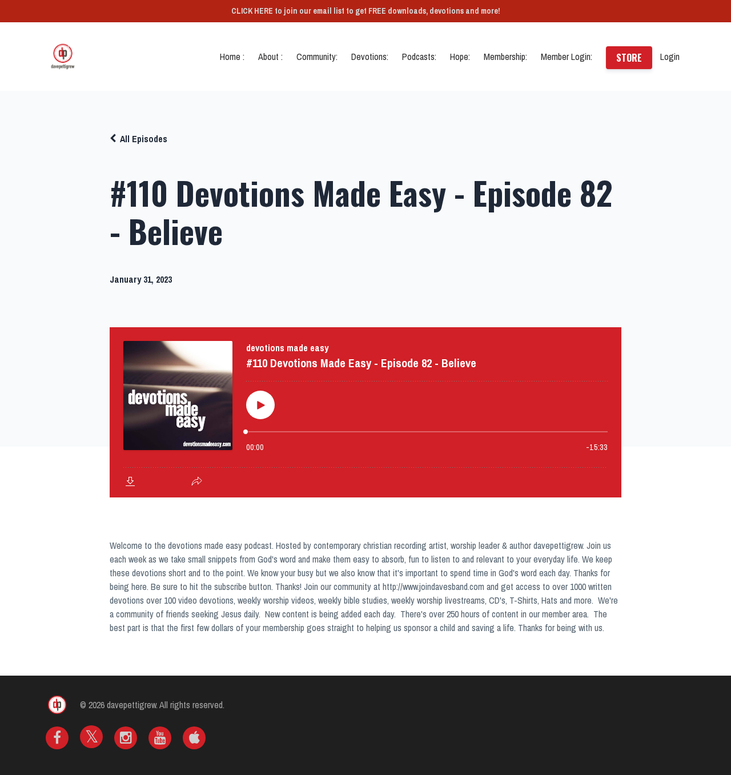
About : (270, 56)
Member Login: (566, 56)
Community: (317, 56)
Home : (232, 56)
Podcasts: (419, 56)
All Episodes (143, 138)
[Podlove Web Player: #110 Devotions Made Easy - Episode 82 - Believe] (365, 412)
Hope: (460, 56)
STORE (629, 58)
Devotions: (369, 56)
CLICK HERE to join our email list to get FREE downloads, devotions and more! (365, 11)
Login (670, 56)
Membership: (505, 56)
